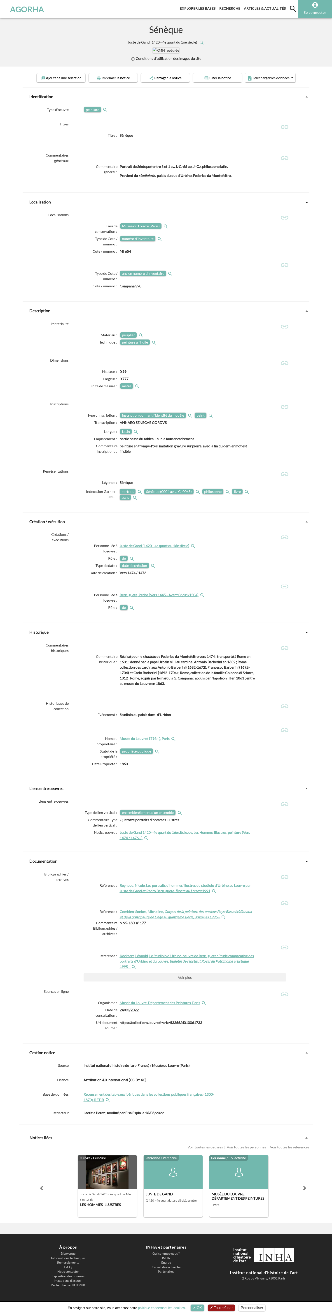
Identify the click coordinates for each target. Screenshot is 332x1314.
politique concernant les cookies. (162, 1308)
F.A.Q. (68, 1267)
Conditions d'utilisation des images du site (168, 58)
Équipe (166, 1262)
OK (199, 1308)
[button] (174, 48)
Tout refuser (223, 1308)
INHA (166, 1258)
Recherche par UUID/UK (68, 1285)
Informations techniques (68, 1258)
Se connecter (315, 12)
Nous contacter (68, 1271)
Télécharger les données (271, 78)
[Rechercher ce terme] (105, 109)
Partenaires (166, 1271)
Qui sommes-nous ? (166, 1253)
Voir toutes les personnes (246, 1147)
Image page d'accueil (68, 1280)
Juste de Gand (163, 42)
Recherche (230, 8)
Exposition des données (68, 1276)
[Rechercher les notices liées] (201, 42)
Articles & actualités (266, 8)
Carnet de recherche (166, 1267)
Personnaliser (252, 1308)
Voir (185, 977)
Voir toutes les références (289, 1147)
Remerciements (68, 1262)
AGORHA (27, 9)
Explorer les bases (198, 8)
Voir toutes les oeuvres (205, 1147)
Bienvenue (68, 1253)
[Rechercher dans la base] (108, 1099)
